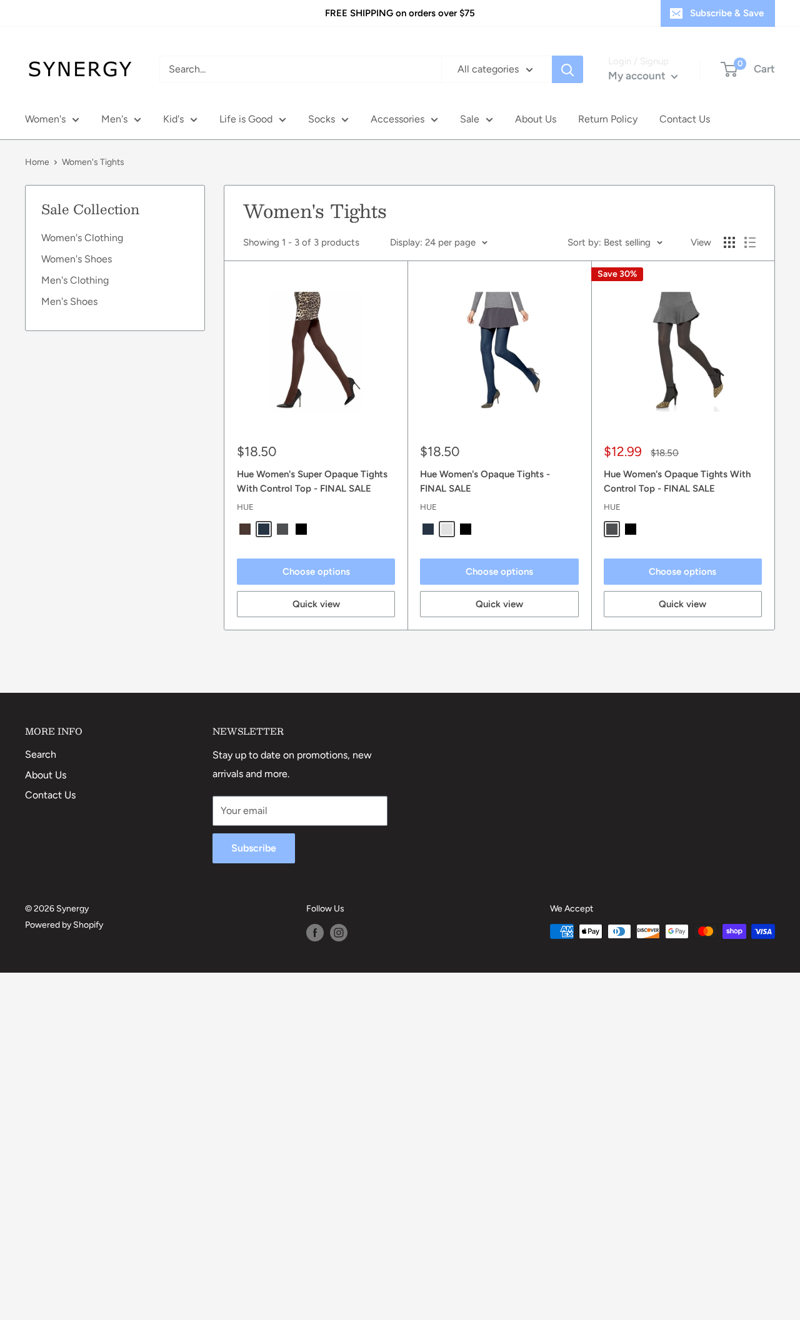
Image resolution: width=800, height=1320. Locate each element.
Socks (321, 119)
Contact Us (684, 119)
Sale (469, 119)
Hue (245, 507)
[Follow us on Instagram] (339, 932)
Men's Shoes (69, 301)
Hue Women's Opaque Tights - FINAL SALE (485, 481)
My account (638, 75)
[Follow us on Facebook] (315, 932)
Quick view (316, 604)
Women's (45, 119)
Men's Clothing (75, 280)
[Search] (567, 69)
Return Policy (608, 119)
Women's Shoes (76, 259)
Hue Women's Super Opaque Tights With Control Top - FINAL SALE (312, 481)
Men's (114, 119)
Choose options (316, 571)
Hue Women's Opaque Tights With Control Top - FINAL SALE (677, 481)
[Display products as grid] (729, 242)
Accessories (397, 119)
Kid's (173, 119)
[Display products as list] (750, 242)
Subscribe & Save (727, 13)
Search (40, 754)
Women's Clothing (82, 238)
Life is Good (245, 119)
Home (37, 162)
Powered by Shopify (64, 925)
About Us (535, 119)
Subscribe (253, 848)
